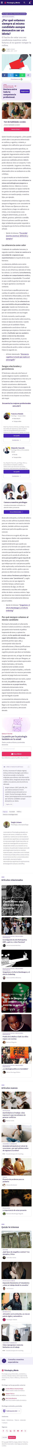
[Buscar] (24, 2)
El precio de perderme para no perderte (13, 1180)
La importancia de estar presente (14, 1210)
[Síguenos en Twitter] (7, 1430)
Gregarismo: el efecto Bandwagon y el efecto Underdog (18, 608)
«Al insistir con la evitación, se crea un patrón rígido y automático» (16, 1315)
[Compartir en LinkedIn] (16, 75)
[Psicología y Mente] (12, 3)
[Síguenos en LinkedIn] (10, 1430)
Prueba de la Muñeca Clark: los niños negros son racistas (15, 1037)
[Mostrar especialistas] (4, 1361)
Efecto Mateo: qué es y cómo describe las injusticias (15, 905)
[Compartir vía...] (28, 75)
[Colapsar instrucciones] (28, 767)
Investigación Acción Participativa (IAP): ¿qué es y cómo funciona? (15, 941)
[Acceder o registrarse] (30, 2)
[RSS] (25, 1430)
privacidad (24, 1444)
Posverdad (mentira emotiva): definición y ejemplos (17, 236)
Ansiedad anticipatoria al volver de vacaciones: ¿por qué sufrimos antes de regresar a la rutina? (15, 1148)
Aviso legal (17, 1444)
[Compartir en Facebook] (5, 75)
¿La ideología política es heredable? (15, 1069)
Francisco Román (17, 414)
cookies (4, 1446)
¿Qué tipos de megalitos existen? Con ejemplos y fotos (16, 1253)
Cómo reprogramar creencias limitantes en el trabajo (13, 1346)
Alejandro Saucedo (17, 448)
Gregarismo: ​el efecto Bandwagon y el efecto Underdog (16, 973)
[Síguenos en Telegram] (21, 1430)
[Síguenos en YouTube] (17, 1430)
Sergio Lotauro (10, 49)
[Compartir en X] (11, 75)
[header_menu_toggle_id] (2, 2)
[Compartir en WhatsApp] (22, 75)
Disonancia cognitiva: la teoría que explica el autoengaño (18, 357)
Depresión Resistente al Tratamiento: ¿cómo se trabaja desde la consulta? (16, 1284)
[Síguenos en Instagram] (14, 1430)
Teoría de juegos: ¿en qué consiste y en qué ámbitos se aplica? (15, 1002)
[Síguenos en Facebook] (3, 1430)
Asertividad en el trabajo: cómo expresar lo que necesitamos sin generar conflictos (14, 1115)
